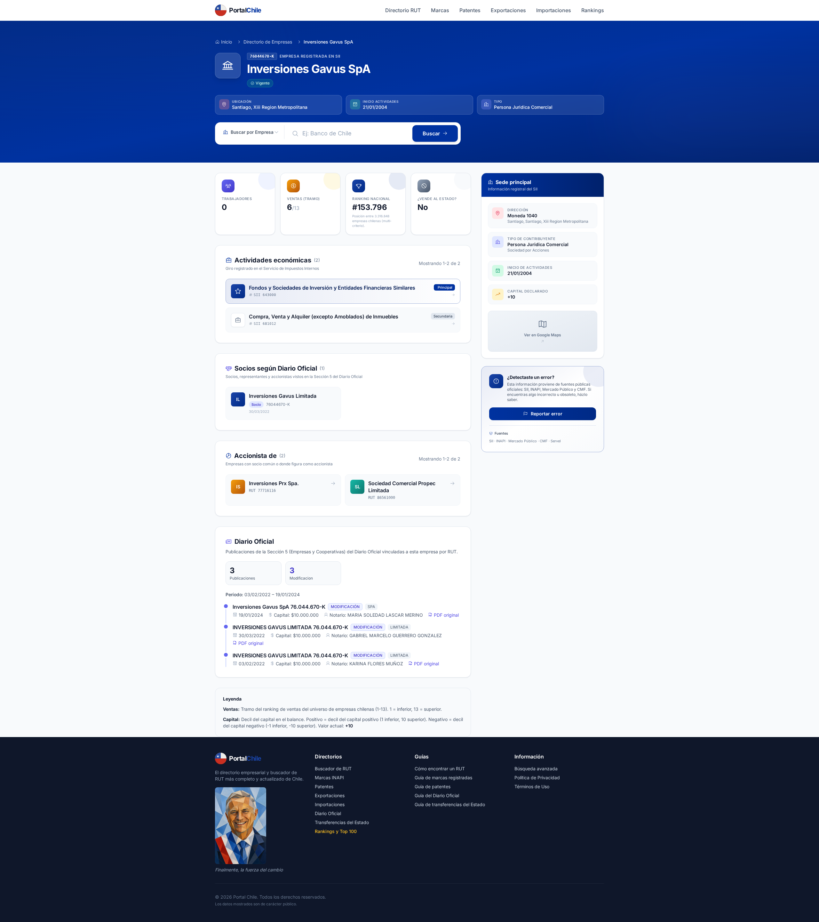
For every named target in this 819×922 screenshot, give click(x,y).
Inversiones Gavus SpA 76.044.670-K (279, 607)
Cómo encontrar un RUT (440, 768)
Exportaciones (508, 10)
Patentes (470, 10)
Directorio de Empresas (267, 41)
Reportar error (545, 413)
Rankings (592, 10)
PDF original (446, 615)
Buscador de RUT (333, 768)
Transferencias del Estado (342, 822)
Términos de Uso (531, 786)
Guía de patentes (432, 786)
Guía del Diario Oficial (437, 795)
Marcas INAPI (329, 777)
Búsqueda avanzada (536, 768)
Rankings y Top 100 (336, 831)
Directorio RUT (403, 10)
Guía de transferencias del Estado (450, 804)
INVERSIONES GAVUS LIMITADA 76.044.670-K (290, 627)
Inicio (226, 41)
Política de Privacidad (537, 777)
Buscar (431, 133)
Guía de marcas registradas (443, 777)
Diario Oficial (328, 813)
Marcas (440, 10)
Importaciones (553, 10)
